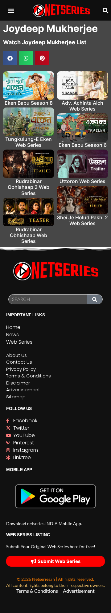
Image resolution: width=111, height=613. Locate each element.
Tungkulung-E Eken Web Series (28, 142)
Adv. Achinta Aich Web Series (82, 106)
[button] (11, 10)
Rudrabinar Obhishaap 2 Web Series (28, 187)
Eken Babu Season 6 (83, 145)
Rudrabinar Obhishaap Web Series (28, 235)
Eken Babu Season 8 (29, 103)
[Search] (95, 299)
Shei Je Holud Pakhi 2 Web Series (82, 220)
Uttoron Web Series (82, 181)
